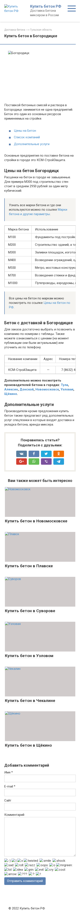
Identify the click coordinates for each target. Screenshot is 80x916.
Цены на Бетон (25, 131)
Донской (27, 389)
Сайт (7, 800)
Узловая (67, 389)
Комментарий (14, 815)
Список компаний (27, 137)
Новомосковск (47, 389)
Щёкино (10, 394)
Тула (64, 385)
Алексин (11, 389)
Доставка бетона (14, 29)
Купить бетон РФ (45, 6)
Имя (8, 772)
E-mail (9, 786)
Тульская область (41, 29)
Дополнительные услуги (31, 144)
